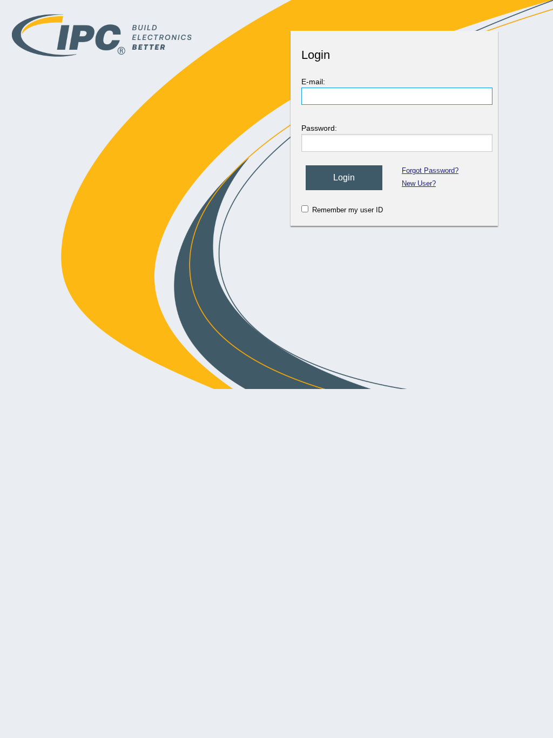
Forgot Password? (430, 170)
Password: (319, 128)
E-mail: (313, 81)
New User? (419, 183)
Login (344, 177)
